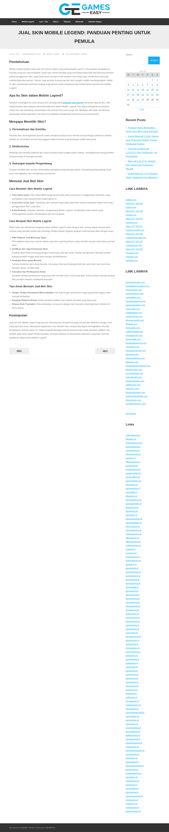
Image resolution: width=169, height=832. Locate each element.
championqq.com (134, 245)
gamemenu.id (132, 674)
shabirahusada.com (135, 381)
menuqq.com (132, 260)
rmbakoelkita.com (134, 313)
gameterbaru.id (133, 488)
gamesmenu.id (133, 617)
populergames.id (133, 773)
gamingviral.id (132, 720)
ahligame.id (131, 693)
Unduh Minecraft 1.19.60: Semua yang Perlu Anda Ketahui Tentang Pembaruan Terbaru (142, 140)
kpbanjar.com (132, 362)
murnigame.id (132, 682)
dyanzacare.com (133, 400)
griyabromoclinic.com (136, 404)
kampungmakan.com (135, 305)
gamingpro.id (132, 724)
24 (128, 100)
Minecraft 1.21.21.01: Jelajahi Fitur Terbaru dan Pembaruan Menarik (140, 165)
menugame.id (132, 709)
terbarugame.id (133, 557)
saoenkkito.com (133, 297)
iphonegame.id (133, 526)
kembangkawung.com (136, 343)
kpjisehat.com (132, 354)
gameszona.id (132, 640)
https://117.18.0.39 (134, 211)
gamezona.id (132, 678)
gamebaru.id (131, 777)
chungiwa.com (132, 347)
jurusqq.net (131, 215)
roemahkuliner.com (135, 294)
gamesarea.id (132, 686)
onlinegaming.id (133, 545)
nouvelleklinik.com (134, 373)
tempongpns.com (134, 290)
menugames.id (133, 648)
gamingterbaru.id (134, 523)
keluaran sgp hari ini (73, 103)
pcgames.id (131, 553)
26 (138, 100)
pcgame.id (130, 549)
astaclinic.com (132, 389)
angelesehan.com (134, 316)
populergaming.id (134, 743)
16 (157, 90)
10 (128, 90)
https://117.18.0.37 (134, 241)
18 (133, 95)
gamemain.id (132, 667)
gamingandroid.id (134, 519)
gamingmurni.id (133, 576)
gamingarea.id (132, 595)
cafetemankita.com (134, 332)
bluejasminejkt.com (135, 320)
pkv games (131, 413)
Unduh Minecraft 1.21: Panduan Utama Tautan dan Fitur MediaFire (142, 176)
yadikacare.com (133, 385)
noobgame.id (132, 800)
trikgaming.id (132, 511)
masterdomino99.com (136, 238)
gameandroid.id (133, 447)
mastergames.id (133, 705)
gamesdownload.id (135, 766)
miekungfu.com (133, 328)
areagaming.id (132, 610)
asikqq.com (131, 200)
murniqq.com (132, 257)
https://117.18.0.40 (134, 249)
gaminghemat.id (133, 572)
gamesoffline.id (133, 477)
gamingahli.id (132, 591)
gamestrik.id (131, 492)
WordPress (50, 828)
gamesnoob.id (132, 754)
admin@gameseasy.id (31, 54)
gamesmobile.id (133, 473)
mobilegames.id (133, 469)
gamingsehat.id (133, 731)
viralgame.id (131, 804)
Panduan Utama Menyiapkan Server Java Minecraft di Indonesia (142, 130)
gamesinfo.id (132, 466)
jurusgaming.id (133, 602)
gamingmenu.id (133, 583)
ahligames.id (132, 655)
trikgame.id (131, 439)
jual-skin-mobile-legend (76, 54)
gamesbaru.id (132, 762)
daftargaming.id (133, 735)
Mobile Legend (52, 54)
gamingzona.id (133, 598)
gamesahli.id (132, 633)
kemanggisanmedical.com (138, 366)
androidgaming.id (134, 443)
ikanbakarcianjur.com (136, 351)
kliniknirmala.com (134, 370)
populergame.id (133, 811)
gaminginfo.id (132, 568)
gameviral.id (131, 785)
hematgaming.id (133, 636)
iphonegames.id (133, 454)
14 (147, 90)
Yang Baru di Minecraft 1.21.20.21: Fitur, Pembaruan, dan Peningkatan (141, 153)
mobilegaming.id (133, 534)
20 (143, 95)
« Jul (141, 109)
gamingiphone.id (133, 500)
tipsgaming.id (132, 507)
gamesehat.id (132, 792)
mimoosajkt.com (133, 339)
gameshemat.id (133, 652)
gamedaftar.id (132, 788)
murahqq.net (131, 222)
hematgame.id (132, 701)
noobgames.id (132, 781)
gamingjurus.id (133, 579)
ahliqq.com (131, 207)
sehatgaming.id (133, 739)
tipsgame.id (131, 564)
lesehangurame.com (135, 282)
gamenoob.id (132, 769)
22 (152, 95)
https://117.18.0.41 (134, 226)
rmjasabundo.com (134, 335)
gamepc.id (130, 458)
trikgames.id (131, 496)
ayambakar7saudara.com (137, 286)
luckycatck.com (133, 309)
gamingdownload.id (135, 712)
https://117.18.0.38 (134, 234)
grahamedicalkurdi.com (137, 396)
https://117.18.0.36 (134, 203)
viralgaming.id (132, 747)
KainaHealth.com (134, 377)
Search (129, 55)
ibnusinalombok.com (135, 392)
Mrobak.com (131, 324)
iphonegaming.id (133, 530)
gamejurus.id (132, 671)
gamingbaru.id (132, 716)
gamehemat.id (132, 659)
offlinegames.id (133, 462)
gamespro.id (131, 758)
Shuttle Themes (27, 828)
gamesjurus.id (132, 625)
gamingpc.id (131, 515)
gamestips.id (132, 485)
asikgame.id (131, 697)
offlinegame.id (132, 538)
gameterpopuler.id (134, 796)
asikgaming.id (132, 614)
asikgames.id (132, 663)
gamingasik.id (132, 587)
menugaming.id (133, 606)
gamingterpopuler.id (135, 750)
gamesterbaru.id (133, 481)
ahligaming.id (132, 644)
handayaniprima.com (135, 301)
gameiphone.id (133, 450)
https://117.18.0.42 (134, 219)
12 (138, 90)
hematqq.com (132, 253)
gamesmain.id (132, 629)
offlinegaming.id (133, 542)
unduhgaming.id (133, 728)
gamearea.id (131, 690)
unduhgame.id (132, 807)
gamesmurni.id (133, 621)
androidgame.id (133, 435)
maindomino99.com (135, 230)
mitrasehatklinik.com (135, 358)
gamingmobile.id (133, 504)
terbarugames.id (133, 561)
